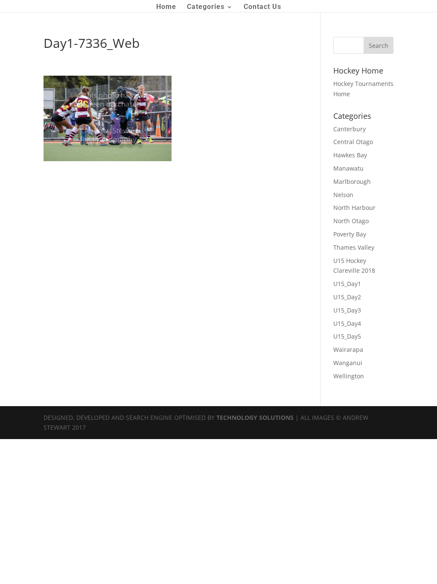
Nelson (343, 195)
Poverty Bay (349, 234)
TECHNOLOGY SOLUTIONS (255, 417)
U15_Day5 (347, 336)
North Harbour (354, 208)
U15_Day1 (347, 284)
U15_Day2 (347, 297)
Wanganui (347, 363)
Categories (205, 7)
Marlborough (352, 181)
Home (166, 7)
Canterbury (349, 129)
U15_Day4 (347, 323)
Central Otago (353, 142)
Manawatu (348, 168)
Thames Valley (353, 247)
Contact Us (262, 7)
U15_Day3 (347, 310)
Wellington (348, 376)
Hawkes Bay (350, 155)
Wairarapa (348, 349)
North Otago (351, 221)
